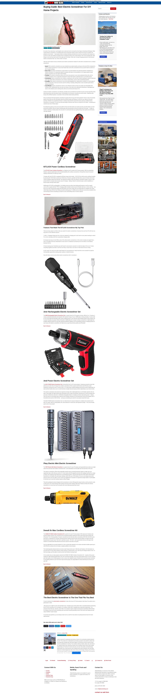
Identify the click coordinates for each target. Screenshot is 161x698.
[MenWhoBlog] (54, 3)
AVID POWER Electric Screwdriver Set (53, 384)
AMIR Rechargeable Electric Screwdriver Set (55, 315)
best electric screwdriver (59, 601)
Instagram (48, 672)
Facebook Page (49, 675)
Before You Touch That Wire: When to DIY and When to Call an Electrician (107, 150)
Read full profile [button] (76, 652)
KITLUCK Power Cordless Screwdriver (53, 170)
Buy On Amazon (47, 194)
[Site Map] (92, 660)
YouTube (48, 670)
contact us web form (102, 692)
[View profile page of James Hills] (50, 638)
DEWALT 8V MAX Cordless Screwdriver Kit (54, 534)
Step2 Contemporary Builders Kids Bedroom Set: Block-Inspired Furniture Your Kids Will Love (106, 92)
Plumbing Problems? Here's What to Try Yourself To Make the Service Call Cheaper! (106, 138)
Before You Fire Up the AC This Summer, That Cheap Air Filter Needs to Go (107, 163)
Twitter (47, 673)
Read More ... (103, 56)
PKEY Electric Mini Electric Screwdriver (54, 467)
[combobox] (104, 8)
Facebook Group (49, 676)
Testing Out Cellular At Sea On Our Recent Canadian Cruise (106, 38)
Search (113, 8)
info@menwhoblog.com (103, 688)
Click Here (111, 19)
